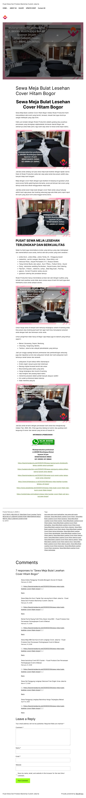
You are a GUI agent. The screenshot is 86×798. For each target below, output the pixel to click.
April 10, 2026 (25, 702)
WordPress (79, 794)
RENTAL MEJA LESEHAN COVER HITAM (15, 518)
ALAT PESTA (7, 514)
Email (18, 756)
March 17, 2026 (25, 683)
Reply (23, 593)
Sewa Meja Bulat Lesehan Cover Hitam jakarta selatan (61, 539)
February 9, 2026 (26, 582)
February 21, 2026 (26, 665)
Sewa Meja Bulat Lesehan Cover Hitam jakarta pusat (64, 537)
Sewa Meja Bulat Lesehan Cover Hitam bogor (66, 525)
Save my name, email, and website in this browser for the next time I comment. (41, 774)
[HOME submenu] (7, 8)
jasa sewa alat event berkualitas (54, 514)
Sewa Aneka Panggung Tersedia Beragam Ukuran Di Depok (41, 580)
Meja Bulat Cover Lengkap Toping (30, 514)
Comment (20, 727)
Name (18, 748)
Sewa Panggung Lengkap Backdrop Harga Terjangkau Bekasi (42, 699)
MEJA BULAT (15, 514)
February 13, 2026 (26, 623)
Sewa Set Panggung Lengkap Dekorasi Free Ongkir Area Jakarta (43, 681)
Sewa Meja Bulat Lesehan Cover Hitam (63, 516)
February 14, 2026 (26, 644)
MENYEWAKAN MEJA (33, 516)
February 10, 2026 (26, 603)
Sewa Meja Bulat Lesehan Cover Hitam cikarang (59, 527)
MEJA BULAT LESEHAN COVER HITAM (15, 516)
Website (18, 765)
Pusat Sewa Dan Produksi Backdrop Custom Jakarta (21, 4)
